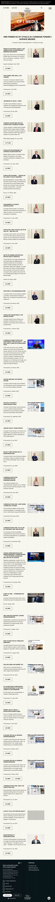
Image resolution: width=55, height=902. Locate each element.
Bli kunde (6, 7)
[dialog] (12, 881)
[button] (50, 9)
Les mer (7, 68)
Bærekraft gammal (33, 867)
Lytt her (8, 143)
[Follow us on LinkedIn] (49, 898)
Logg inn (14, 7)
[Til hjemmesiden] (27, 10)
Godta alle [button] (7, 895)
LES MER (7, 168)
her (41, 42)
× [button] (20, 862)
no (41, 7)
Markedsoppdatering (34, 870)
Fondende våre (32, 865)
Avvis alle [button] (17, 895)
